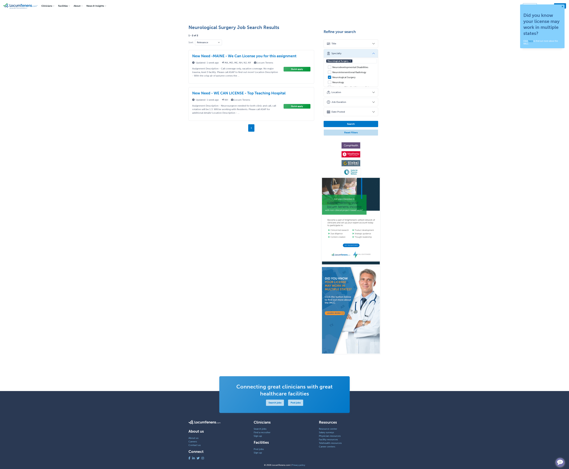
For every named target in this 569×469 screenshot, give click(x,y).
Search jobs (274, 402)
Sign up (258, 436)
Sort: (191, 42)
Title (333, 43)
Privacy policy (298, 465)
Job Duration (338, 102)
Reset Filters (351, 132)
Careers (192, 441)
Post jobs (296, 402)
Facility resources (328, 439)
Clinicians (46, 5)
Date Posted (338, 111)
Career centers (327, 446)
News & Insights (95, 5)
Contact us (194, 445)
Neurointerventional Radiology (349, 72)
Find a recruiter (262, 432)
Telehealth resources (330, 443)
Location (336, 92)
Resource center (328, 428)
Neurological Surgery (338, 61)
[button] (350, 61)
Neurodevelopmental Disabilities (350, 67)
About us (193, 438)
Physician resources (330, 436)
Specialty (336, 53)
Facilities (63, 5)
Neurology (338, 82)
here (530, 40)
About (77, 5)
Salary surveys (326, 432)
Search (351, 124)
